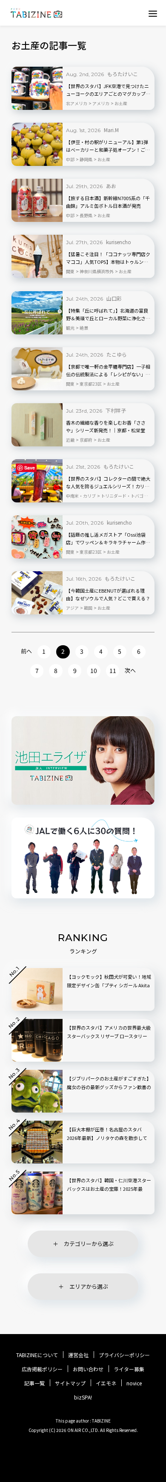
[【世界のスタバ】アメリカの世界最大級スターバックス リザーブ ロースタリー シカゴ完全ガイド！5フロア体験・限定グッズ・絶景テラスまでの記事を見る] (37, 1040)
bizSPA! (83, 1397)
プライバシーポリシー (124, 1355)
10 (93, 670)
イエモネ (106, 1383)
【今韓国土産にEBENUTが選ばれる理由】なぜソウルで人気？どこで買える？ (108, 594)
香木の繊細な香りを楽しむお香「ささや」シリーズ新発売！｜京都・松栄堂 (106, 426)
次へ (130, 670)
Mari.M (111, 129)
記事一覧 (34, 1383)
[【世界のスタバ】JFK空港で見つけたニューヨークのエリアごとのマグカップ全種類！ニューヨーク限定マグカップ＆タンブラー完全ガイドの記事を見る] (37, 88)
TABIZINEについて (37, 1355)
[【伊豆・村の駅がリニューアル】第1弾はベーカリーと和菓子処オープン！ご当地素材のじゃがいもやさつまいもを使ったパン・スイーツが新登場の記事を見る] (37, 144)
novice (134, 1383)
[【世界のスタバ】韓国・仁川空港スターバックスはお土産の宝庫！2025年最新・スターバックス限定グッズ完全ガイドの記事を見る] (37, 1193)
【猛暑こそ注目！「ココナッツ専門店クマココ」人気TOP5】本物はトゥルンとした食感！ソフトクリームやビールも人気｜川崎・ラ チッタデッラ (108, 258)
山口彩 (114, 298)
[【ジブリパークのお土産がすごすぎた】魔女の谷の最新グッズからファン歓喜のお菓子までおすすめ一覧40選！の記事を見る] (37, 1091)
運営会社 (78, 1355)
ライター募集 (129, 1369)
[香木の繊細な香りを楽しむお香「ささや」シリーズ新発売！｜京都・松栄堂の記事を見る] (37, 424)
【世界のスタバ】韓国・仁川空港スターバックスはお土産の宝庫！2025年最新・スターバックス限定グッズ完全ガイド (109, 1193)
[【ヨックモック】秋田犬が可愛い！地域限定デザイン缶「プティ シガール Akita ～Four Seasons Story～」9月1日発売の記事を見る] (37, 989)
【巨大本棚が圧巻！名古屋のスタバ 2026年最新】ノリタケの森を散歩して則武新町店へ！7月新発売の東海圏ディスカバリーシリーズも (108, 1142)
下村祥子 (116, 410)
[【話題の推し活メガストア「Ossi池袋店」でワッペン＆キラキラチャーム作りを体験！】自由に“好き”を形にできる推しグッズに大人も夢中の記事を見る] (37, 536)
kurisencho (118, 241)
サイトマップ (70, 1383)
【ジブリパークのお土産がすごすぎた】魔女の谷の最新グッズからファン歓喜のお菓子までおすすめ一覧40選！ (109, 1087)
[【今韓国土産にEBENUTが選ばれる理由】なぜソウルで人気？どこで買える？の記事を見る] (37, 592)
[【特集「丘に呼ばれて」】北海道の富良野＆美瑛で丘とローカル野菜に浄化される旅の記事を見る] (37, 312)
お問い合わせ (88, 1369)
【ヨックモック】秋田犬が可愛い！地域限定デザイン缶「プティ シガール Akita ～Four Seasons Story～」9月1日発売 (109, 985)
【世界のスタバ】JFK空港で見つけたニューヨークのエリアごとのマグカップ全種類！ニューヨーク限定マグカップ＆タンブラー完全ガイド (108, 90)
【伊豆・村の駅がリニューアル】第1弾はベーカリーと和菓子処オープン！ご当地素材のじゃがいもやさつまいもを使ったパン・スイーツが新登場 (108, 146)
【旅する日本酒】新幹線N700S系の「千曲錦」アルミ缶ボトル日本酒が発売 (108, 202)
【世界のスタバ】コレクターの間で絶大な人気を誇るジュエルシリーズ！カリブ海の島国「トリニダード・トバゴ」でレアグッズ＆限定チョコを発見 (108, 482)
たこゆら (116, 354)
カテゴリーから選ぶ (89, 1244)
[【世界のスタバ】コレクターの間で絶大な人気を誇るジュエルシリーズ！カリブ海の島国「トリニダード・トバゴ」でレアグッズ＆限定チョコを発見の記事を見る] (37, 480)
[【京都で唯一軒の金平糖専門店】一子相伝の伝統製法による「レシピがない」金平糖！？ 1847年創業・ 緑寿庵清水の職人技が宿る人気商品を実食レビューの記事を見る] (37, 368)
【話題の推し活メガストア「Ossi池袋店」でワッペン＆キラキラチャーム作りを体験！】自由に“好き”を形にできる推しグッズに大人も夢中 (108, 538)
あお (111, 185)
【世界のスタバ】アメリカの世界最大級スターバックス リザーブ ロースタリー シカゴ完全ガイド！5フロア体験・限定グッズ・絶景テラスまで (109, 1040)
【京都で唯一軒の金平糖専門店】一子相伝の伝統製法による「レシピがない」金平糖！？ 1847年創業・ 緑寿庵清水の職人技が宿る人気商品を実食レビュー (108, 370)
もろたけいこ (122, 73)
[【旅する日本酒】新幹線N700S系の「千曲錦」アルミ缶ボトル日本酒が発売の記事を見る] (37, 200)
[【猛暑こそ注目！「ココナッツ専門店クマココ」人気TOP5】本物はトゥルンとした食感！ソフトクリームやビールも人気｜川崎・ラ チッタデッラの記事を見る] (37, 256)
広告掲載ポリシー (42, 1369)
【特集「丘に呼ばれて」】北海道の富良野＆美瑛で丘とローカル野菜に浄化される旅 (108, 314)
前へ (26, 651)
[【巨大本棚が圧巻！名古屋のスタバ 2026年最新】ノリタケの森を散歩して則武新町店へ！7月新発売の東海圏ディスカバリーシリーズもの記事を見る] (37, 1142)
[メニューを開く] (152, 13)
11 (112, 670)
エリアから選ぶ (88, 1286)
